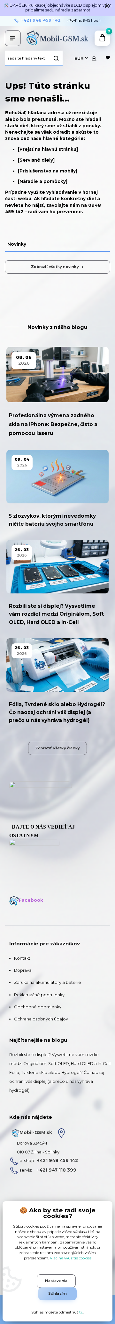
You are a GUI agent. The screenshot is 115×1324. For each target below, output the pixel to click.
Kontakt (22, 958)
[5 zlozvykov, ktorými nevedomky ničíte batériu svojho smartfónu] (57, 476)
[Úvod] (57, 38)
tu (81, 1312)
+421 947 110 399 (56, 1170)
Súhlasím (57, 1293)
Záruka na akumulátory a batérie (47, 982)
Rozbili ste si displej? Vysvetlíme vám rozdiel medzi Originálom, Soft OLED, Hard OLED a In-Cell (56, 614)
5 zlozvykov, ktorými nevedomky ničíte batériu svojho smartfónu (52, 520)
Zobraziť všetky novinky (55, 266)
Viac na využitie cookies (70, 1258)
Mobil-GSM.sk (35, 1132)
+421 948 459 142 (41, 20)
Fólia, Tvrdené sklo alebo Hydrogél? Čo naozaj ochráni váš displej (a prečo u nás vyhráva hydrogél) (57, 712)
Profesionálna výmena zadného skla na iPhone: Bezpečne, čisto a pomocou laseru (53, 424)
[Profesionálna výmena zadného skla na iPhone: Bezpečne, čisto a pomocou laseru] (57, 375)
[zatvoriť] (107, 6)
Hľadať (56, 58)
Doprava (23, 970)
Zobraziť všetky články (57, 748)
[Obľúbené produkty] (108, 58)
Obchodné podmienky (37, 1007)
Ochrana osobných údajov (41, 1019)
